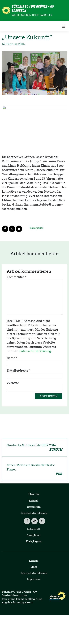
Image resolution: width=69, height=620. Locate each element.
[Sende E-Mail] (19, 229)
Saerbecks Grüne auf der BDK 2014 (34, 447)
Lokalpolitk (36, 228)
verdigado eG (25, 602)
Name (12, 358)
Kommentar (16, 277)
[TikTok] (34, 521)
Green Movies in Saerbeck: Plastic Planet (34, 469)
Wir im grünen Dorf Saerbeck (32, 15)
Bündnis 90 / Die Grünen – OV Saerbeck (33, 8)
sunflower (31, 599)
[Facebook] (27, 521)
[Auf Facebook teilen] (5, 229)
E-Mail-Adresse (18, 370)
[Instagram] (42, 521)
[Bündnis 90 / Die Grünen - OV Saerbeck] (6, 10)
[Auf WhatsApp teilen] (12, 229)
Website (13, 383)
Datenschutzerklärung (35, 351)
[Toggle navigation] (63, 26)
